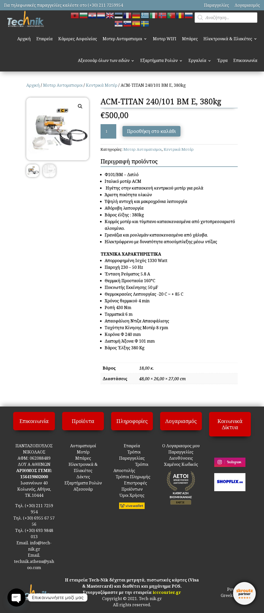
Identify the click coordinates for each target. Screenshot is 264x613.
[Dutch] (101, 15)
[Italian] (154, 15)
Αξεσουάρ (83, 489)
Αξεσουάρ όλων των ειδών (103, 60)
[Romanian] (180, 15)
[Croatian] (92, 15)
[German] (136, 15)
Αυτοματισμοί (83, 446)
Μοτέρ (83, 452)
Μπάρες (190, 39)
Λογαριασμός (247, 5)
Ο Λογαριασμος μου (181, 446)
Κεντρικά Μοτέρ (101, 85)
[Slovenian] (127, 23)
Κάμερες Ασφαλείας (77, 39)
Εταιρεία (44, 39)
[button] (80, 106)
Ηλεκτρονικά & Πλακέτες (227, 39)
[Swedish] (145, 23)
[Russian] (189, 15)
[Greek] (145, 15)
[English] (110, 15)
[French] (127, 15)
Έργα (222, 60)
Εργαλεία (197, 60)
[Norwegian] (162, 15)
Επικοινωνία (245, 60)
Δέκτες (83, 477)
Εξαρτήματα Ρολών (159, 60)
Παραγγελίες (216, 5)
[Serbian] (118, 23)
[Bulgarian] (83, 15)
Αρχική (24, 39)
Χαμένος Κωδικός (181, 464)
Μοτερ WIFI (164, 39)
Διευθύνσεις (181, 458)
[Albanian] (75, 15)
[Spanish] (136, 23)
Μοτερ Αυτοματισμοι (122, 39)
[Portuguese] (171, 15)
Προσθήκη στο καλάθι (151, 131)
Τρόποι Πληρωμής (132, 477)
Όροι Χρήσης (132, 495)
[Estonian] (118, 15)
